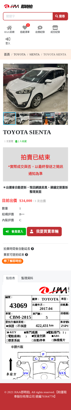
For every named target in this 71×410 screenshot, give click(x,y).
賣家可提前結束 (14, 254)
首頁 (7, 54)
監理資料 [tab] (27, 278)
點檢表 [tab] (10, 278)
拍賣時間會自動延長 (17, 248)
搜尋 (61, 16)
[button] (64, 67)
